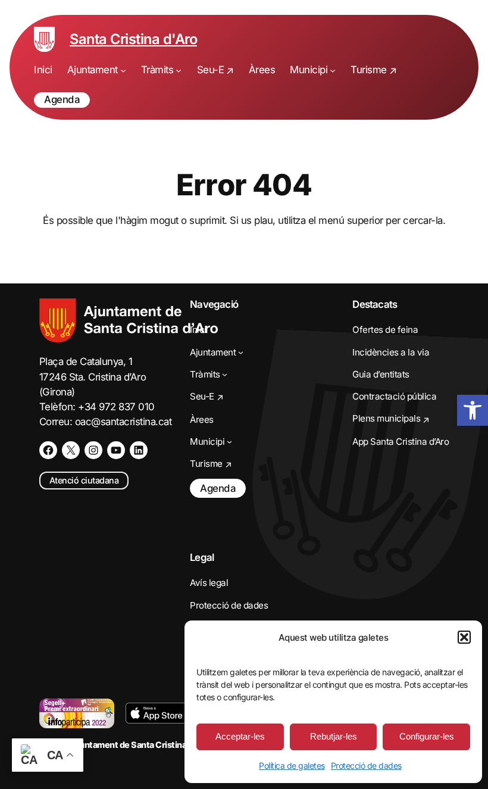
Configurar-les (426, 736)
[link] (472, 410)
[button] (464, 637)
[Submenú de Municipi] (333, 70)
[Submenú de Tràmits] (179, 70)
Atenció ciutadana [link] (84, 480)
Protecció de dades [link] (366, 765)
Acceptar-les (240, 736)
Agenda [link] (62, 99)
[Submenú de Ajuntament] (123, 70)
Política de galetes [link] (292, 765)
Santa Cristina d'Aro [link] (133, 39)
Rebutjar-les (333, 736)
